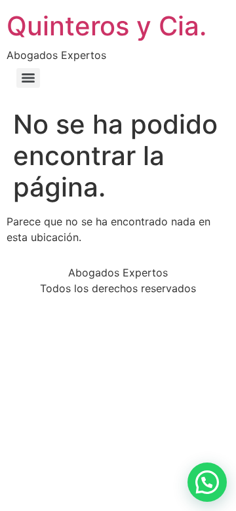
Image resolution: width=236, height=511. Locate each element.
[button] (207, 482)
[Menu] (28, 78)
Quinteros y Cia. (106, 26)
